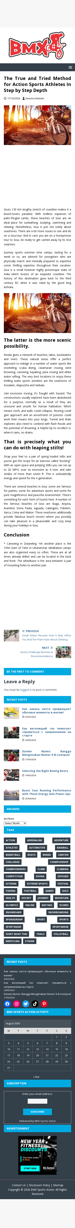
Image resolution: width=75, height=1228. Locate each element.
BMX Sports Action (45, 1121)
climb (41, 869)
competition (14, 876)
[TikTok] (35, 1003)
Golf (65, 890)
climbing (62, 869)
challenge (13, 862)
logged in (26, 690)
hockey (26, 898)
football (30, 890)
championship (59, 862)
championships (16, 869)
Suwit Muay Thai (16, 934)
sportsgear (13, 927)
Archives (9, 818)
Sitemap (58, 1185)
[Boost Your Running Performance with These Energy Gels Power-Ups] (11, 798)
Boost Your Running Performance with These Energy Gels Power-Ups (46, 792)
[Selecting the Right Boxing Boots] (11, 778)
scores (63, 905)
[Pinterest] (44, 1003)
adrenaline (34, 840)
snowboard (14, 912)
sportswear (60, 927)
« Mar (36, 1077)
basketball (13, 854)
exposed (63, 876)
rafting (47, 905)
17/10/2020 (13, 98)
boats (31, 854)
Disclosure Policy (39, 1185)
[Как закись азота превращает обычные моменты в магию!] (11, 716)
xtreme (29, 941)
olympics (12, 905)
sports (63, 919)
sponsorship (14, 919)
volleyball (61, 934)
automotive (37, 847)
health (10, 898)
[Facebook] (7, 1003)
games (49, 890)
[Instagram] (16, 1003)
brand (47, 854)
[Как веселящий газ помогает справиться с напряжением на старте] (11, 736)
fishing (10, 890)
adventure (61, 840)
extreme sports (37, 883)
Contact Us (19, 1185)
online (29, 905)
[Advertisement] (37, 14)
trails (40, 934)
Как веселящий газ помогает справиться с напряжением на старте (46, 732)
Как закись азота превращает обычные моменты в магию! (46, 710)
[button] (69, 67)
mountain (61, 898)
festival (63, 883)
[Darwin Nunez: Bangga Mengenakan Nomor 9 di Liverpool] (11, 759)
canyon (63, 854)
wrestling (13, 941)
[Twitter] (25, 1003)
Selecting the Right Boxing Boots (45, 771)
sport (41, 919)
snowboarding (58, 912)
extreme (11, 883)
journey (43, 898)
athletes (12, 847)
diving (40, 876)
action (10, 840)
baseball (62, 847)
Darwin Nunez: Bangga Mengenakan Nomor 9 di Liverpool (46, 753)
